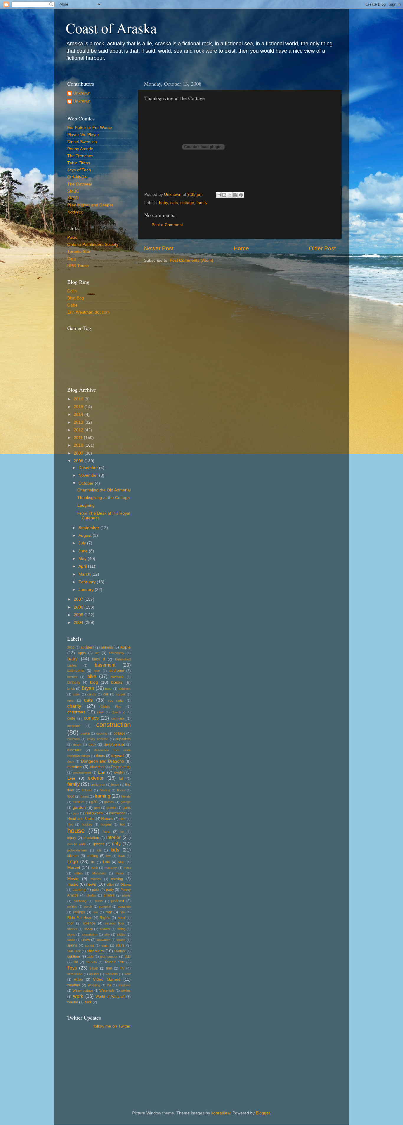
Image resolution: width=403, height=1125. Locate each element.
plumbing (80, 901)
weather (73, 985)
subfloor (73, 957)
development (114, 745)
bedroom (116, 671)
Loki (106, 862)
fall (121, 778)
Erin (101, 772)
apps (82, 653)
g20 (94, 802)
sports (72, 945)
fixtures (87, 790)
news (91, 884)
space (121, 940)
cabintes (125, 688)
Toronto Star (79, 251)
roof (70, 923)
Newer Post (158, 248)
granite (111, 807)
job (99, 850)
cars (70, 700)
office (110, 884)
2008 (79, 461)
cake (76, 694)
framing (102, 795)
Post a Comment (167, 225)
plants (126, 895)
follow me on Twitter (112, 1026)
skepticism (89, 934)
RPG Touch (78, 266)
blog (94, 682)
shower (105, 929)
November (88, 475)
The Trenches (80, 156)
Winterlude (106, 990)
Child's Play (111, 706)
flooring (105, 790)
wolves (126, 990)
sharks (72, 929)
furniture (78, 802)
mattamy (110, 867)
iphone (98, 844)
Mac (121, 862)
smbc (71, 940)
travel (93, 968)
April (83, 566)
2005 (79, 615)
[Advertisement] (93, 1060)
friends (126, 796)
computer (74, 726)
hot (122, 824)
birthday (73, 682)
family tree (97, 784)
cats (174, 203)
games (109, 802)
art (97, 653)
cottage (187, 203)
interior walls (76, 844)
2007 (79, 599)
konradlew (220, 1113)
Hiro (70, 824)
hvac (106, 832)
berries (72, 677)
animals (107, 647)
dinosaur (74, 750)
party (110, 890)
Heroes (107, 819)
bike (91, 676)
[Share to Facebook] (235, 195)
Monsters (99, 873)
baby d (98, 659)
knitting (92, 856)
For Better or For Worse (89, 127)
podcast (117, 901)
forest (85, 796)
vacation (112, 974)
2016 (79, 399)
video (78, 979)
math (94, 867)
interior (113, 837)
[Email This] (219, 195)
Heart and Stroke (81, 819)
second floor (114, 923)
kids (115, 849)
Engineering (121, 767)
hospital (106, 824)
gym (76, 813)
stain (104, 945)
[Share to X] (230, 195)
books (116, 682)
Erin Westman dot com (88, 312)
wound (72, 1002)
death (77, 744)
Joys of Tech (79, 170)
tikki (127, 957)
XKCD (72, 198)
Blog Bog (75, 298)
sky (107, 934)
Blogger (263, 1113)
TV (122, 968)
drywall (117, 755)
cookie (85, 733)
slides (121, 934)
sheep (88, 929)
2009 (79, 453)
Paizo (72, 237)
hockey (87, 824)
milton (78, 873)
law (108, 856)
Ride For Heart (79, 918)
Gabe (72, 305)
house (76, 830)
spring (89, 945)
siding (121, 929)
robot (121, 917)
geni (97, 807)
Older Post (322, 248)
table (90, 956)
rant (109, 912)
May (83, 558)
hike (122, 819)
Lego (72, 861)
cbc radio (116, 700)
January (86, 589)
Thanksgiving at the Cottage (103, 498)
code (71, 718)
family (201, 203)
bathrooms (75, 671)
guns (127, 808)
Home (241, 248)
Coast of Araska (111, 27)
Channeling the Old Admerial (104, 490)
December (88, 467)
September (89, 528)
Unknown (82, 93)
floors (121, 790)
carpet (120, 694)
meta (127, 867)
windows (124, 985)
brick (71, 689)
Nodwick (75, 212)
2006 (79, 607)
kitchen (73, 856)
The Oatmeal (79, 184)
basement (105, 664)
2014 (79, 414)
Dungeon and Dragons (102, 761)
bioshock (117, 677)
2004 (79, 622)
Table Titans (78, 163)
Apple (125, 647)
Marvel (73, 867)
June (83, 551)
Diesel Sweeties (82, 142)
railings (79, 912)
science (89, 923)
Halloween (94, 813)
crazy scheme (97, 739)
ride (122, 912)
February (87, 582)
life (93, 862)
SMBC (73, 191)
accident (87, 647)
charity (74, 706)
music (72, 884)
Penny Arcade (80, 149)
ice (122, 832)
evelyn (119, 773)
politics (72, 906)
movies (96, 879)
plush (99, 901)
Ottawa (125, 884)
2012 (79, 430)
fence (115, 784)
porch (88, 906)
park (95, 890)
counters (73, 739)
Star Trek (74, 951)
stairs (120, 945)
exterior (96, 778)
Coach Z (118, 712)
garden (79, 807)
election (74, 767)
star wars (95, 951)
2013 (79, 422)
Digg (71, 258)
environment (82, 772)
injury (71, 838)
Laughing (86, 505)
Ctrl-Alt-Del (77, 177)
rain (95, 912)
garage (126, 802)
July (82, 543)
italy (116, 843)
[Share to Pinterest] (241, 195)
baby (163, 203)
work (78, 996)
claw (100, 712)
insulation (91, 838)
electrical (97, 767)
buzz (108, 688)
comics (91, 717)
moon (120, 873)
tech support (109, 956)
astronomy (116, 653)
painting (79, 890)
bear (97, 670)
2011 (79, 437)
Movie (72, 879)
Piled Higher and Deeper (90, 205)
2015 (79, 407)
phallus (91, 895)
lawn (121, 856)
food (70, 796)
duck (70, 761)
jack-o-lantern (77, 850)
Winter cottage (83, 990)
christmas (76, 712)
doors (100, 756)
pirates (109, 895)
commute (117, 718)
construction (113, 724)
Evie (71, 778)
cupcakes (123, 739)
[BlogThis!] (224, 195)
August (85, 535)
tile (75, 962)
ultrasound (74, 974)
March (84, 574)
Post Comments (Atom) (191, 260)
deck (92, 745)
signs (71, 934)
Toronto (91, 962)
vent (127, 974)
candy (91, 694)
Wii (109, 985)
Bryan (88, 688)
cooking (101, 733)
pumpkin (105, 906)
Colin (72, 291)
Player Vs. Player (83, 134)
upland (94, 974)
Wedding (94, 985)
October (86, 483)
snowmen (103, 940)
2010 (79, 445)
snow (85, 940)
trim (109, 968)
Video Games (106, 979)
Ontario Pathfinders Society (92, 244)
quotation (124, 906)
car (105, 694)
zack (88, 1002)
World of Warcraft (110, 997)
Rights (105, 918)
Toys (72, 967)
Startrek (120, 951)
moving (117, 879)
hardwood (117, 813)
